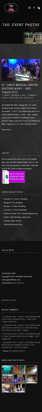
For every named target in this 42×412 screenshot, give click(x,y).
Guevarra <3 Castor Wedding (15, 199)
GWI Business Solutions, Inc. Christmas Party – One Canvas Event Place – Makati (20, 328)
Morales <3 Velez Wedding (14, 206)
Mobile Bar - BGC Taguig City (21, 98)
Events (5, 98)
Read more (6, 129)
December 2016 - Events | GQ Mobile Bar (20, 316)
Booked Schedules (9, 300)
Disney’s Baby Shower (13, 221)
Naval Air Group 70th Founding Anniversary (21, 213)
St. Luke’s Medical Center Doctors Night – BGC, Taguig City (20, 88)
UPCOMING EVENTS (17, 351)
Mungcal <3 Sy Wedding (13, 202)
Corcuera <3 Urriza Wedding (15, 210)
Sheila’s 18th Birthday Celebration (17, 217)
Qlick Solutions (18, 283)
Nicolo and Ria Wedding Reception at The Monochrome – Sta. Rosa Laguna (18, 346)
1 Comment (32, 95)
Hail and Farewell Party (13, 224)
